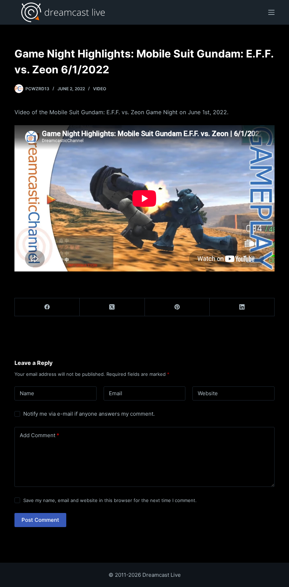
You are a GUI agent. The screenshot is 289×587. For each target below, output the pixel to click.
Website (208, 393)
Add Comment (39, 435)
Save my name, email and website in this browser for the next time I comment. (110, 500)
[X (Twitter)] (112, 307)
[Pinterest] (177, 307)
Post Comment (40, 519)
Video (99, 88)
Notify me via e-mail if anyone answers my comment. (89, 413)
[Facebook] (47, 307)
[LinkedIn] (242, 307)
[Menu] (271, 12)
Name (27, 393)
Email (115, 393)
